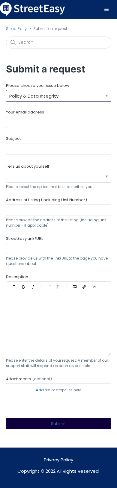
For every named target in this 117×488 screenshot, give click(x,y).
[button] (14, 286)
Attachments (29, 379)
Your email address (25, 112)
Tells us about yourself (27, 166)
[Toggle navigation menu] (106, 9)
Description (17, 277)
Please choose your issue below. (38, 85)
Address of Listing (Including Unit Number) (46, 200)
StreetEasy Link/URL (24, 238)
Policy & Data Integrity (33, 96)
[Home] (32, 9)
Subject (13, 138)
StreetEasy (16, 28)
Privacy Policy (58, 460)
